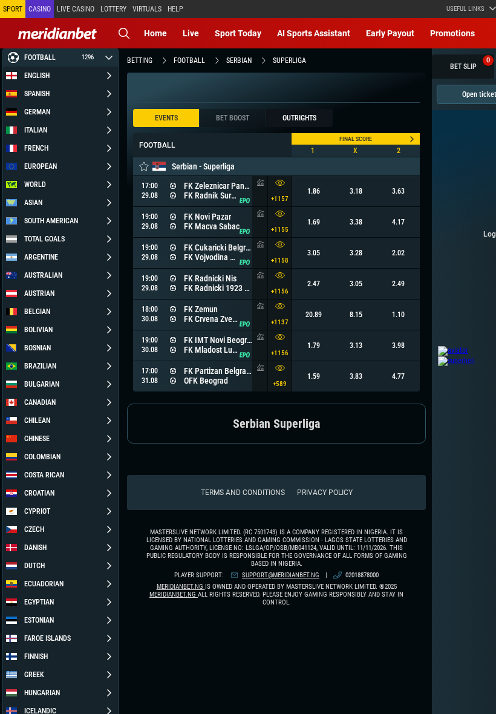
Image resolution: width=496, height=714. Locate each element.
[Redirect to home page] (57, 33)
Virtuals (147, 9)
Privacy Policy (325, 492)
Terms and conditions (243, 492)
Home (155, 33)
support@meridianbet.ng (280, 575)
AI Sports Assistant (313, 33)
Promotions (452, 33)
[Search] (124, 33)
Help (175, 9)
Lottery (113, 9)
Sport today (238, 33)
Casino (39, 9)
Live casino (75, 9)
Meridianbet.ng (181, 587)
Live (191, 33)
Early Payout (390, 33)
